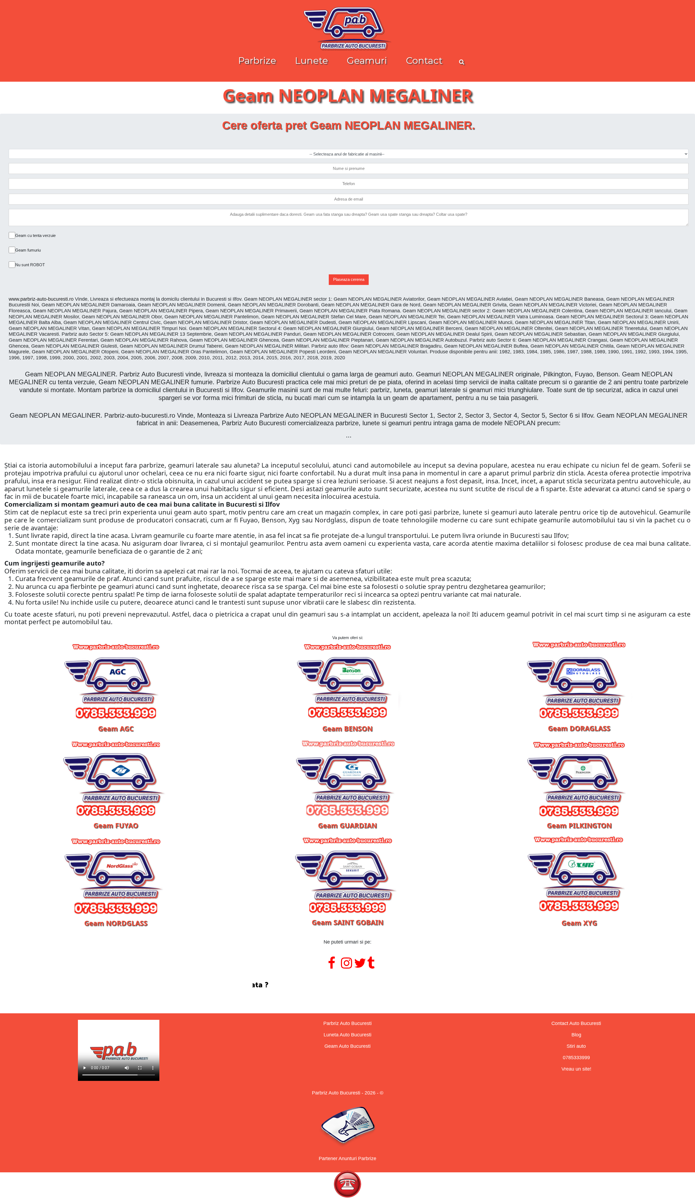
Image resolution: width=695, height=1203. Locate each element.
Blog (576, 1034)
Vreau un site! (576, 1069)
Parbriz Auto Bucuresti (347, 1023)
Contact (424, 60)
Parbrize (257, 60)
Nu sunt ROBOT (30, 264)
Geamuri (367, 60)
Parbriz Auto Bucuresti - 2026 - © (347, 1093)
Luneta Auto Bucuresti (347, 1034)
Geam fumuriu (28, 250)
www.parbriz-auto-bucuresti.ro (41, 299)
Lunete (311, 60)
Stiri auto (576, 1046)
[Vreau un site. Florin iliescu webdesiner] (347, 985)
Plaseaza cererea (348, 279)
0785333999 (576, 1057)
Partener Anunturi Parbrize (347, 1158)
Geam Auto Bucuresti (347, 1046)
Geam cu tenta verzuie (35, 235)
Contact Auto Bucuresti (576, 1023)
